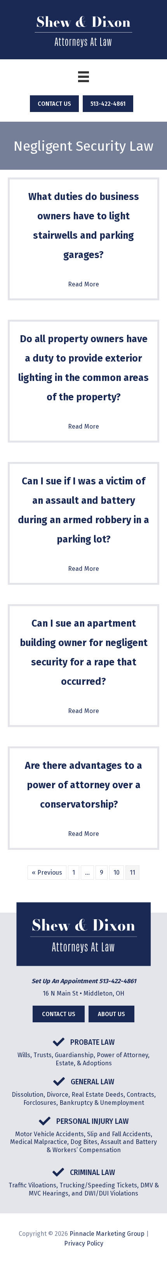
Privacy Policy (83, 1243)
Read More (83, 284)
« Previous (47, 872)
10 (116, 872)
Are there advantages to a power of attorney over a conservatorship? (83, 785)
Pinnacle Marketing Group (107, 1233)
